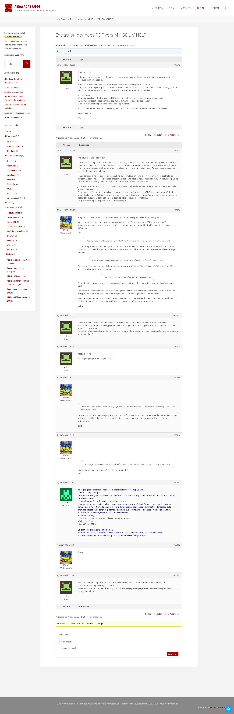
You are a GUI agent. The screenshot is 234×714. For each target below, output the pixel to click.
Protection (10, 249)
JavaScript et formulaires (16, 231)
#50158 (177, 346)
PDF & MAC (10, 236)
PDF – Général (87, 45)
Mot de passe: (65, 641)
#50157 (177, 315)
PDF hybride (11, 151)
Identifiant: (63, 634)
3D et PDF (10, 161)
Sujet (63, 19)
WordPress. (224, 707)
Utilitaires (8, 254)
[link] (226, 8)
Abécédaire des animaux (13, 92)
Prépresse (10, 245)
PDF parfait (8, 202)
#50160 (177, 435)
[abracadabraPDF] (8, 7)
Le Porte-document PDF (13, 117)
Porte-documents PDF (14, 198)
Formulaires (11, 175)
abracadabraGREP (13, 213)
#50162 (177, 545)
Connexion (172, 654)
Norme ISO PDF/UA (11, 87)
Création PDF (11, 222)
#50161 (177, 482)
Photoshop (10, 240)
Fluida (213, 707)
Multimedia (11, 184)
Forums (76, 45)
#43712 (177, 65)
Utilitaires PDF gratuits (15, 276)
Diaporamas (11, 166)
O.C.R (9, 189)
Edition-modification (14, 226)
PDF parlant (11, 193)
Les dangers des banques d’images (17, 113)
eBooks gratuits (12, 170)
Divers (6, 131)
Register (158, 135)
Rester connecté (68, 648)
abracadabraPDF (63, 45)
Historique (10, 142)
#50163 (177, 575)
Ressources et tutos (11, 207)
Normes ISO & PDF (13, 146)
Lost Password (172, 135)
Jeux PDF (10, 179)
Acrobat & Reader (13, 217)
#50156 (177, 210)
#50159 (177, 377)
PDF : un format (10, 136)
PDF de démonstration (12, 155)
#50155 (177, 150)
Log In (148, 135)
